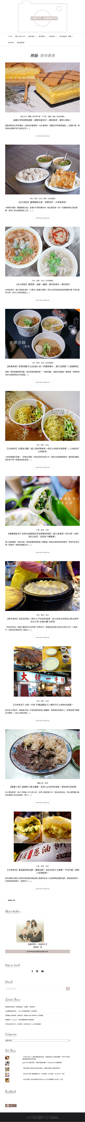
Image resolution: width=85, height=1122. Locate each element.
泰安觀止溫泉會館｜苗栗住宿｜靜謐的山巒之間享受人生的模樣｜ (24, 1015)
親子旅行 (11, 42)
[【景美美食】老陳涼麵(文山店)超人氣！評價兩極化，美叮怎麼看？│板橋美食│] (42, 333)
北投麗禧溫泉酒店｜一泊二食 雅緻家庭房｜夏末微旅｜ (21, 1011)
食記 (54, 116)
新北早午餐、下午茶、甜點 (42, 116)
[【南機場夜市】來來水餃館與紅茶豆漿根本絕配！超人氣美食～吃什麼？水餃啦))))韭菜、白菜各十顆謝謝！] (42, 501)
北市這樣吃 (51, 199)
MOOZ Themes (37, 1118)
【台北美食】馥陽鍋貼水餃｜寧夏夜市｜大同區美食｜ (42, 202)
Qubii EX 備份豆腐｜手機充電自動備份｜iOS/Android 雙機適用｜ (42, 1062)
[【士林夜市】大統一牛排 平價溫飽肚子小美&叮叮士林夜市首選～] (42, 671)
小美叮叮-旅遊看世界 (44, 18)
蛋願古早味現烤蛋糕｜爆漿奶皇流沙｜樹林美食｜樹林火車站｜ (42, 120)
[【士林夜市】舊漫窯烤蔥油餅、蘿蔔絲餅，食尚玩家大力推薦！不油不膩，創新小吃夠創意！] (42, 836)
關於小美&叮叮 (20, 36)
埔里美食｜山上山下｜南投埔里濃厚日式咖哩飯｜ (20, 1020)
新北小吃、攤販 (25, 116)
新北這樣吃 (61, 116)
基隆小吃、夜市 (42, 783)
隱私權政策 (20, 42)
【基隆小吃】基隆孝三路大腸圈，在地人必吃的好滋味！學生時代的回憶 (42, 787)
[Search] (68, 988)
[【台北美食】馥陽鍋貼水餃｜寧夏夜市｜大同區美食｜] (42, 169)
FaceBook (10, 1091)
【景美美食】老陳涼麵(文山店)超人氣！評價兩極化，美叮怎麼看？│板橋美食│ (42, 366)
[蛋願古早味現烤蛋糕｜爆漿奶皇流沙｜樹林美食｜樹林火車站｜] (42, 87)
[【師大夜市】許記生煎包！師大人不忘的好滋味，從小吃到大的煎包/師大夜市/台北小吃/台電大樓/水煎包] (42, 586)
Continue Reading (42, 136)
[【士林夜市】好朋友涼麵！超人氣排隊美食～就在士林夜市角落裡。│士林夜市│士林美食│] (42, 416)
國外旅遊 (32, 36)
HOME (10, 36)
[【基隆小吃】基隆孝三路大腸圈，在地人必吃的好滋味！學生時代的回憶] (42, 754)
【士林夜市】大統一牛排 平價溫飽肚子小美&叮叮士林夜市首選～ (42, 705)
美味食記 (52, 36)
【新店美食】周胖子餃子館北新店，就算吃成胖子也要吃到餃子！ (41, 1068)
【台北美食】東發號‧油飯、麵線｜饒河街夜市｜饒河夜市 (42, 284)
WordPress (55, 1118)
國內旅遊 (42, 36)
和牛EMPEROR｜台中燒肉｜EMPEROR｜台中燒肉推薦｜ (23, 1024)
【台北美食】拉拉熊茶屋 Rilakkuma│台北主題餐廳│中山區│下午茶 (42, 1079)
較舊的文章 (11, 900)
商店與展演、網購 (66, 36)
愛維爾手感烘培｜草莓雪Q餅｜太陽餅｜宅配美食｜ (20, 1007)
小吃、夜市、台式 (36, 199)
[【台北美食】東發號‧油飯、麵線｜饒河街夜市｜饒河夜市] (42, 251)
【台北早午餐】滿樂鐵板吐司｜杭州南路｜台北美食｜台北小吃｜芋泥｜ (44, 1074)
